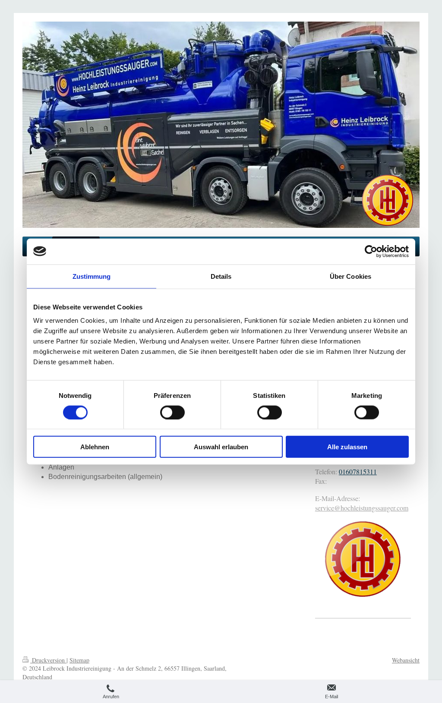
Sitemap (79, 660)
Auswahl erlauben (221, 447)
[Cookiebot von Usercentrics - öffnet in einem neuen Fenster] (371, 251)
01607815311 (358, 471)
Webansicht (406, 660)
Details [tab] (221, 276)
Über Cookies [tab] (350, 276)
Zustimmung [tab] (92, 276)
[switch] (172, 412)
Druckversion (48, 660)
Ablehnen (94, 447)
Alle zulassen (347, 447)
